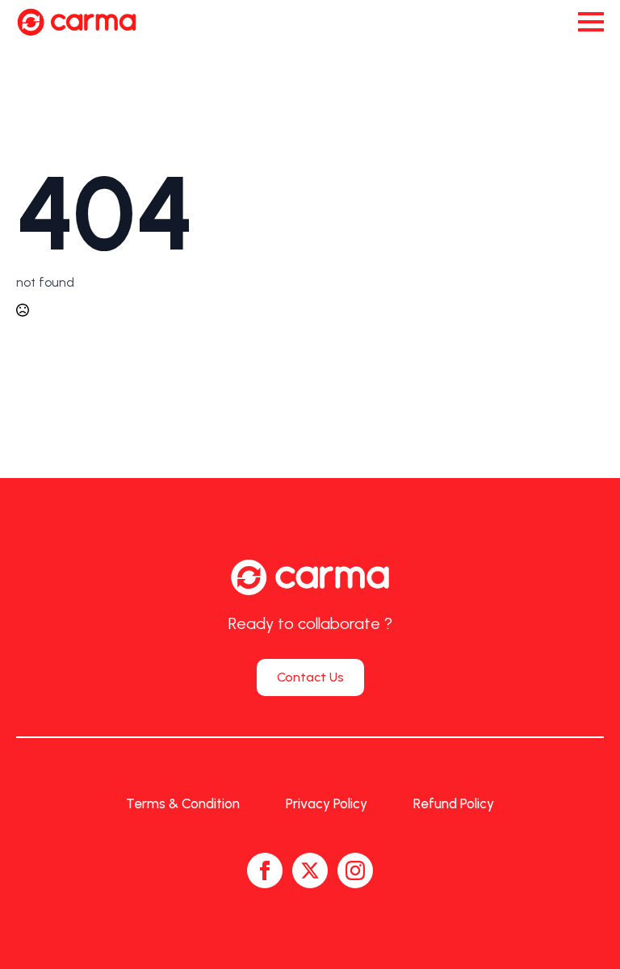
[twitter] (310, 870)
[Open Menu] (591, 22)
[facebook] (265, 870)
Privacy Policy (326, 803)
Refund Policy (453, 803)
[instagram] (355, 870)
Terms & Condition (183, 803)
